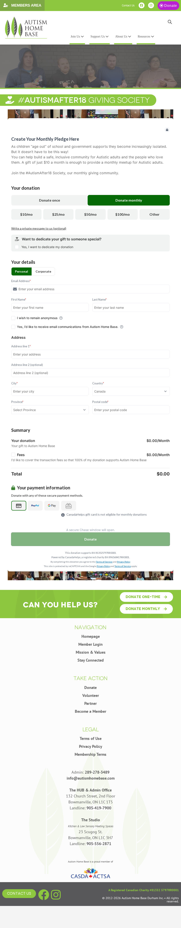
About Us (121, 36)
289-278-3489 (97, 772)
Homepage (90, 636)
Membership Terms (90, 754)
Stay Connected (90, 660)
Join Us (76, 36)
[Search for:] (71, 22)
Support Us (98, 36)
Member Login (90, 644)
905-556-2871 (99, 843)
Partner (90, 703)
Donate (170, 5)
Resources (144, 36)
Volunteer (90, 695)
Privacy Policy (90, 746)
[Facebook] (43, 894)
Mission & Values (91, 652)
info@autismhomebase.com (91, 778)
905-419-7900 (99, 807)
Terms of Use (91, 738)
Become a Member (90, 711)
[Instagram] (55, 894)
